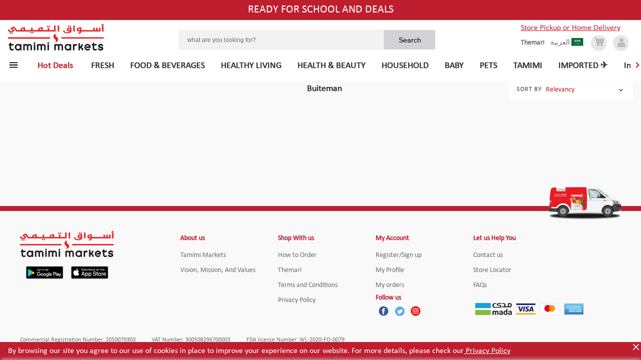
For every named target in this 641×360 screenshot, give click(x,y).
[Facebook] (384, 311)
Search (410, 40)
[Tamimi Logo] (56, 37)
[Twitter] (400, 311)
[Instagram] (416, 311)
